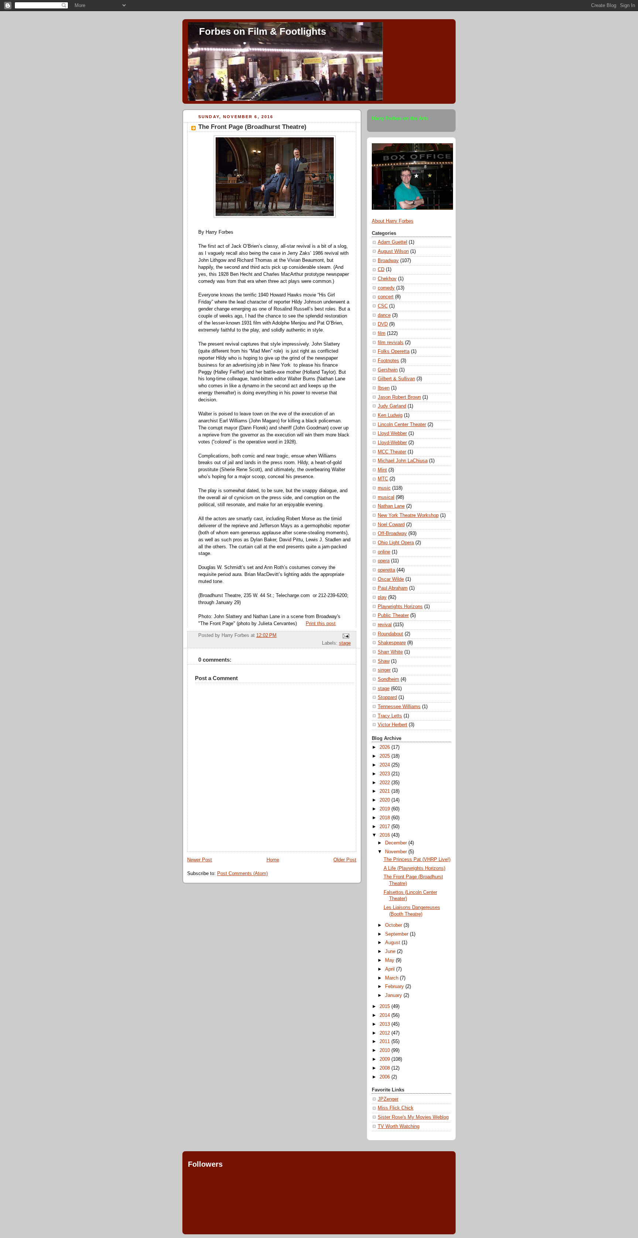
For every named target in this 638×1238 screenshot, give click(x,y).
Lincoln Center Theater (402, 424)
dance (384, 315)
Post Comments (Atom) (242, 873)
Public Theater (393, 615)
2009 (385, 1059)
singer (384, 670)
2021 (385, 791)
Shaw (384, 661)
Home (273, 860)
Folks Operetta (393, 351)
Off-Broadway (392, 533)
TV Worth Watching (398, 1126)
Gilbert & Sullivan (396, 378)
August (393, 942)
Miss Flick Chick (396, 1108)
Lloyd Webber (392, 433)
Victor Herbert (392, 724)
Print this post (321, 623)
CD (381, 269)
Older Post (344, 860)
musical (386, 497)
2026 (385, 747)
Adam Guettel (392, 242)
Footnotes (388, 360)
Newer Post (199, 860)
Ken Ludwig (390, 415)
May (390, 960)
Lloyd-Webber (392, 442)
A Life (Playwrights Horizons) (414, 868)
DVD (383, 324)
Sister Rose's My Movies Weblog (413, 1117)
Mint (382, 470)
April (390, 969)
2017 (385, 826)
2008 (385, 1068)
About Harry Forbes (393, 221)
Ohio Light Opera (396, 542)
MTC (383, 478)
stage (345, 643)
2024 (385, 765)
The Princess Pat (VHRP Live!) (417, 859)
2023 (385, 773)
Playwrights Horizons (400, 606)
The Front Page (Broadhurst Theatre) (252, 126)
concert (386, 296)
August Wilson (393, 251)
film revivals (391, 342)
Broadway (388, 260)
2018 (385, 817)
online (384, 552)
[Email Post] (345, 635)
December (396, 843)
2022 (385, 782)
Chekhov (387, 278)
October (394, 925)
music (384, 488)
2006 (385, 1077)
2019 (385, 809)
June (391, 951)
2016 (385, 835)
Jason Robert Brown (399, 397)
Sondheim (388, 679)
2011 (385, 1041)
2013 (385, 1024)
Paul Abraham (393, 588)
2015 (385, 1006)
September (397, 934)
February (395, 986)
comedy (386, 288)
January (394, 995)
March (392, 978)
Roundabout (390, 634)
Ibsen (384, 388)
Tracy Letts (390, 716)
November (396, 851)
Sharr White (390, 652)
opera (384, 560)
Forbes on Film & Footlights (262, 31)
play (382, 597)
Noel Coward (391, 524)
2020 (385, 800)
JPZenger (388, 1099)
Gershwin (388, 370)
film (381, 333)
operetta (386, 570)
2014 (385, 1015)
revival (385, 624)
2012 (385, 1033)
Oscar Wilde (391, 579)
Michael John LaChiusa (403, 460)
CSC (383, 306)
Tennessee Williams (399, 706)
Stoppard (387, 697)
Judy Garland (392, 406)
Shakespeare (392, 642)
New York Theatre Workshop (408, 515)
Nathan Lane (391, 506)
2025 (385, 756)
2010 (385, 1050)
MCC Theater (392, 452)
